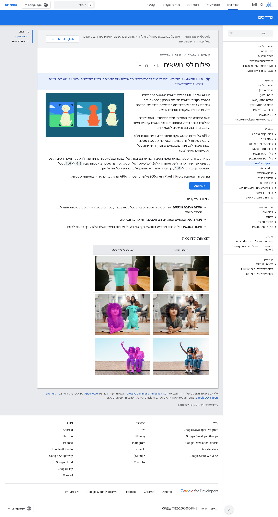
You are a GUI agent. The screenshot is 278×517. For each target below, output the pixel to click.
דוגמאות (193, 5)
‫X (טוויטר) (140, 455)
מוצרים (192, 55)
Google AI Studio (62, 449)
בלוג (143, 429)
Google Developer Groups (202, 436)
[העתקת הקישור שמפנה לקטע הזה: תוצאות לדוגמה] (178, 238)
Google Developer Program (201, 429)
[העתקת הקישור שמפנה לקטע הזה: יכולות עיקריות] (181, 199)
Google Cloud (64, 462)
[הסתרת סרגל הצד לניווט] (229, 510)
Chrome (67, 436)
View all (68, 475)
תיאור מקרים (171, 5)
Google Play (65, 468)
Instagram (139, 442)
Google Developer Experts (201, 442)
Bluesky (141, 436)
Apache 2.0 (91, 393)
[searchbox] (250, 33)
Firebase (67, 442)
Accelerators (210, 449)
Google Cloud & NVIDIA (204, 455)
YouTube (140, 462)
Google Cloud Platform (102, 491)
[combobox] (74, 5)
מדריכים (233, 5)
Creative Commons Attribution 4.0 (146, 393)
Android (199, 186)
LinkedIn (140, 449)
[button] (251, 66)
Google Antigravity (61, 455)
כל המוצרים (72, 491)
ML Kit (258, 5)
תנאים (214, 508)
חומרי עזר (213, 5)
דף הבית (205, 55)
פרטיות (203, 508)
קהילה (151, 5)
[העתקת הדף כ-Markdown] (146, 65)
